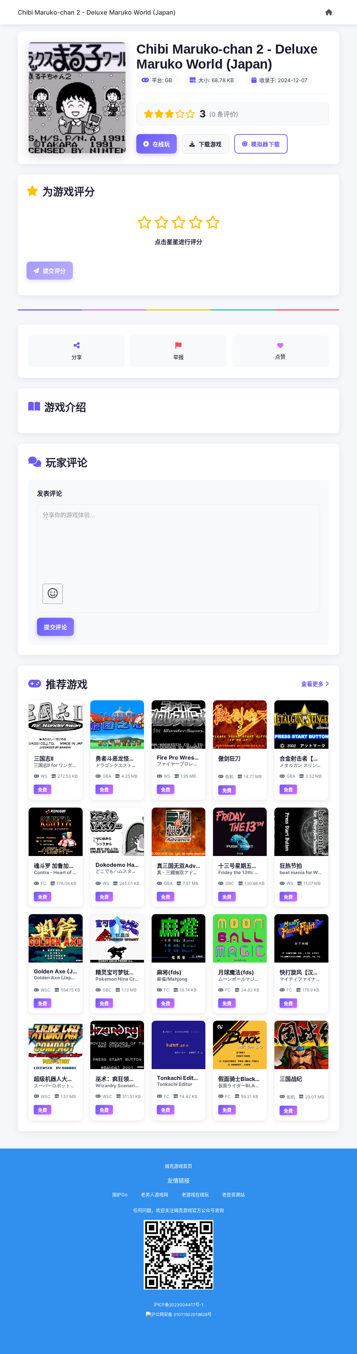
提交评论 (55, 627)
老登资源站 (233, 1194)
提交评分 (54, 271)
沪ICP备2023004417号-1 (179, 1304)
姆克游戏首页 (178, 1166)
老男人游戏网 (154, 1194)
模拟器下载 (265, 144)
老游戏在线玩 (195, 1194)
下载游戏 (210, 144)
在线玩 (161, 144)
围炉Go (120, 1194)
